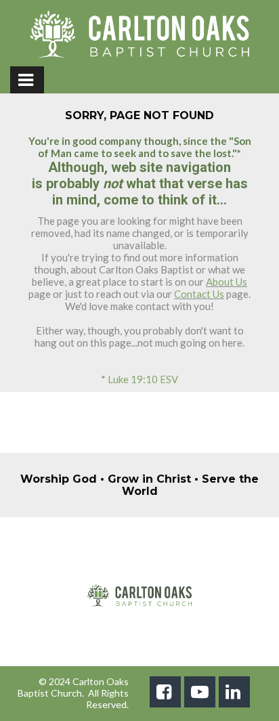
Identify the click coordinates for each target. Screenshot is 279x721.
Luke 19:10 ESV (143, 379)
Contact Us (199, 294)
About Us (226, 282)
